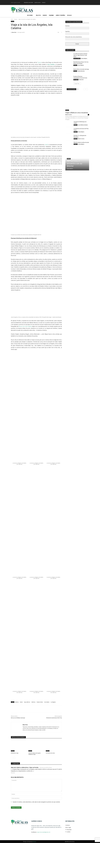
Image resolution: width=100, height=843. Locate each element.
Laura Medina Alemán (83, 124)
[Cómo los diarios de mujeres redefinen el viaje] (36, 745)
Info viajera (76, 79)
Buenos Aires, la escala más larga (81, 69)
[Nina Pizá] (17, 727)
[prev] (84, 89)
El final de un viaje (14, 753)
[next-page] (14, 758)
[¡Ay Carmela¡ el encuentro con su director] (77, 160)
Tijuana (39, 62)
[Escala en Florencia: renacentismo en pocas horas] (68, 78)
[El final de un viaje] (19, 745)
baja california (27, 702)
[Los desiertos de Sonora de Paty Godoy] (68, 130)
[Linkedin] (34, 36)
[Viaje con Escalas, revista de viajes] (22, 10)
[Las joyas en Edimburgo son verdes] (68, 123)
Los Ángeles (53, 702)
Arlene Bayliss (84, 58)
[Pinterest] (28, 36)
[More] (45, 36)
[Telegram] (41, 36)
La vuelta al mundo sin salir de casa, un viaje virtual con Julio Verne (80, 55)
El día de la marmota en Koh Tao (54, 718)
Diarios (15, 19)
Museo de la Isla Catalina (25, 326)
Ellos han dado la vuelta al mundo (81, 142)
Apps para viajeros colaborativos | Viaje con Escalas (24, 767)
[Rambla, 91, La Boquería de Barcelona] (68, 137)
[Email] (38, 36)
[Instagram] (88, 2)
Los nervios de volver (50, 753)
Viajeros (75, 131)
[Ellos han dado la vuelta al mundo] (68, 144)
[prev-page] (12, 758)
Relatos (75, 65)
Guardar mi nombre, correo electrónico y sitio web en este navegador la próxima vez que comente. (36, 802)
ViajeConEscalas (81, 71)
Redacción (81, 79)
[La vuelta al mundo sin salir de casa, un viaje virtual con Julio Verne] (68, 55)
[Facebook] (86, 2)
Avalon (21, 702)
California (33, 702)
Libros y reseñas (77, 58)
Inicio (12, 19)
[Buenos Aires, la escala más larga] (68, 71)
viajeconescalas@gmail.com (43, 832)
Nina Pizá (14, 32)
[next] (87, 89)
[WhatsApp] (31, 36)
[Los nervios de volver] (54, 745)
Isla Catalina (51, 64)
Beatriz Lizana (68, 114)
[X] (24, 36)
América (17, 702)
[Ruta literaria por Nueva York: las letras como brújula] (68, 63)
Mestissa (34, 841)
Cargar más (76, 83)
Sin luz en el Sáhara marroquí (18, 718)
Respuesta (13, 772)
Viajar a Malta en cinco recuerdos (76, 113)
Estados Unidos (40, 702)
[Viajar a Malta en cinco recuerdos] (77, 102)
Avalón (47, 144)
